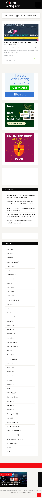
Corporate (10, 279)
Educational (10, 296)
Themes (9, 401)
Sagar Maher (5, 481)
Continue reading (8, 55)
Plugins (9, 363)
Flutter (9, 304)
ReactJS (9, 372)
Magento (9, 329)
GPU (8, 308)
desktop (9, 287)
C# (7, 270)
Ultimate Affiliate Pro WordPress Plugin (20, 42)
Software (9, 384)
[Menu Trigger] (38, 5)
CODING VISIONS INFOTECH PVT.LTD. (21, 493)
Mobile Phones (11, 342)
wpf (8, 447)
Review (9, 376)
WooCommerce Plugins (14, 439)
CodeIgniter (10, 275)
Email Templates (12, 300)
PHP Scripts (10, 359)
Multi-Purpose (11, 346)
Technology (10, 393)
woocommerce (11, 435)
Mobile (9, 338)
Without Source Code (13, 431)
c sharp (9, 266)
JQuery (9, 321)
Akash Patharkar (13, 45)
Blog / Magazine (12, 262)
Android (9, 249)
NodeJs (9, 355)
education (10, 291)
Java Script (10, 317)
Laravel (9, 325)
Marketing (10, 334)
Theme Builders (12, 397)
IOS (8, 313)
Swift (8, 388)
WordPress (10, 443)
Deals (8, 283)
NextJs (9, 351)
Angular (9, 254)
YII (7, 452)
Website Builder (12, 422)
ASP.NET (9, 258)
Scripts (9, 380)
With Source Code (12, 426)
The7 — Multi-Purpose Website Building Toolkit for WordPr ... (11, 484)
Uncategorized (11, 414)
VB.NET (9, 418)
